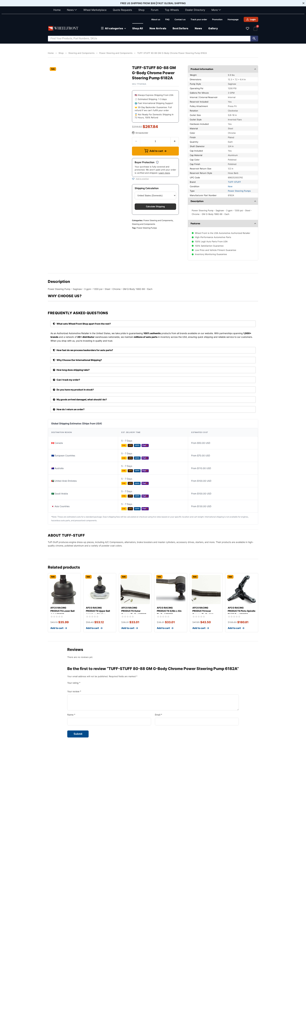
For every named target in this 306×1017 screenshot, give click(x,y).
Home (57, 9)
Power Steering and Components (115, 53)
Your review (74, 691)
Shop (141, 9)
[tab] (153, 324)
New (230, 186)
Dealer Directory (195, 9)
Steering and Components (81, 53)
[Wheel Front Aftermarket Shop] (64, 28)
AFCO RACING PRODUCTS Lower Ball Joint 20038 (62, 610)
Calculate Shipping (155, 206)
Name (71, 714)
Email (158, 714)
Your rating (73, 682)
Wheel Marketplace (94, 9)
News (70, 9)
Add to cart (156, 151)
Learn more (164, 173)
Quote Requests (122, 9)
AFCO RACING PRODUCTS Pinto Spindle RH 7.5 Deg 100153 (241, 610)
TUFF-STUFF (234, 182)
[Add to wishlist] (133, 179)
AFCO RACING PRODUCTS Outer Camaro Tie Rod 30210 (133, 610)
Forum (154, 9)
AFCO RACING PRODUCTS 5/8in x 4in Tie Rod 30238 (169, 610)
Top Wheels (172, 9)
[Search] (254, 38)
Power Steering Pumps (147, 228)
